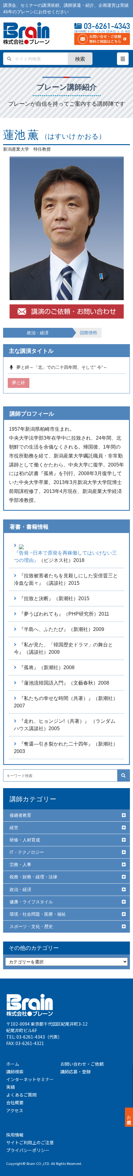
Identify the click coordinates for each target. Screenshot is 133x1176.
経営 (14, 827)
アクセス (14, 1110)
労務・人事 (20, 864)
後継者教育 (20, 815)
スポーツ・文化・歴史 (31, 926)
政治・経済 (20, 889)
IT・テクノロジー (27, 852)
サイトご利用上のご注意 (30, 1142)
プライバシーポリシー (27, 1150)
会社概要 (15, 1102)
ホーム (12, 1064)
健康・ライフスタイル (31, 901)
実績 (10, 1087)
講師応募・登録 (75, 1071)
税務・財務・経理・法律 (33, 876)
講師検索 (15, 1071)
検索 (80, 59)
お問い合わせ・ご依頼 (82, 1064)
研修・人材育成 (25, 839)
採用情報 (15, 1135)
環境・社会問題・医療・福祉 (38, 914)
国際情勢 (88, 332)
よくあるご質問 (21, 1095)
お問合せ (129, 1117)
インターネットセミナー (30, 1079)
